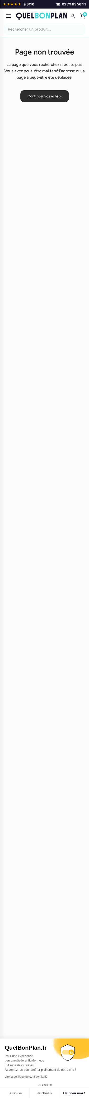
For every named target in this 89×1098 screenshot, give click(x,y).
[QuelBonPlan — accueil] (41, 16)
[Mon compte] (72, 16)
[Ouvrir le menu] (8, 16)
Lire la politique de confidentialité (26, 1076)
